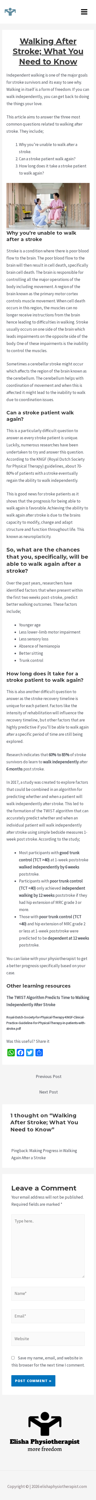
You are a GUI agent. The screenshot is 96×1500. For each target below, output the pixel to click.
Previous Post (49, 1076)
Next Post (48, 1092)
